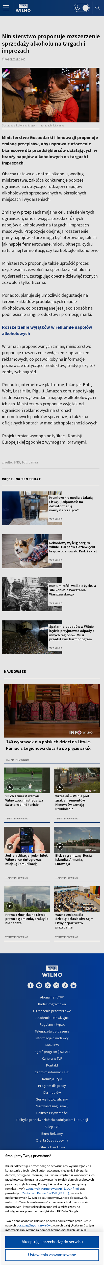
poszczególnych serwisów (33, 1225)
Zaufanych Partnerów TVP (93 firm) (45, 1193)
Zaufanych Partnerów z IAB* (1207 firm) (52, 1188)
